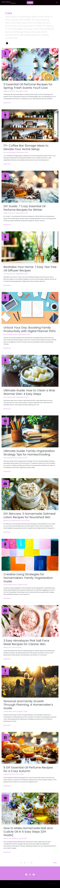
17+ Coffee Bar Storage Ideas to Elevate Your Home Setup (26, 147)
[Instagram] (30, 874)
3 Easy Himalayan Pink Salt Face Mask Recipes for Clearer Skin (26, 642)
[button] (30, 2)
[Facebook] (33, 874)
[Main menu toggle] (56, 2)
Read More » (7, 103)
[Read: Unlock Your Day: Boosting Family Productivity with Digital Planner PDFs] (30, 308)
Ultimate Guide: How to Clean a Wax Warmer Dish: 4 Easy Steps (29, 392)
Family (15, 334)
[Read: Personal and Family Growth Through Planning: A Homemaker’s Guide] (30, 681)
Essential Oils (8, 91)
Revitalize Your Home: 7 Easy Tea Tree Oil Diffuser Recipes (30, 268)
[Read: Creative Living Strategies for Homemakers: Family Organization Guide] (30, 555)
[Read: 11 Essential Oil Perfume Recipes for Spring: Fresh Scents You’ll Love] (30, 64)
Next (56, 863)
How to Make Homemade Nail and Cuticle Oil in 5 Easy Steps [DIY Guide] (28, 831)
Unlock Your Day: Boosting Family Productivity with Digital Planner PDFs (30, 329)
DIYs (13, 91)
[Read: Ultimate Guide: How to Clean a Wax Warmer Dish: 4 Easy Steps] (30, 371)
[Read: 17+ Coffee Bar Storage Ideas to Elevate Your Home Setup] (30, 126)
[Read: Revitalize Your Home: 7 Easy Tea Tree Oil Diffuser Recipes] (30, 247)
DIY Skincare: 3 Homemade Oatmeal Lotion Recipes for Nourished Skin (29, 515)
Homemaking (11, 152)
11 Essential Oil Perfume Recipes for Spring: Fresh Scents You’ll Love (28, 86)
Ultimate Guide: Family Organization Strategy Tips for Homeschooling (29, 452)
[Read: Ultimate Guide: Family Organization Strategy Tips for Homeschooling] (30, 431)
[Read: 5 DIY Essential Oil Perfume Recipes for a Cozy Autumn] (30, 748)
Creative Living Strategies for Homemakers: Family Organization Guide (28, 577)
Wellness (14, 838)
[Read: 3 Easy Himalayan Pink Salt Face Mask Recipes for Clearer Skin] (30, 621)
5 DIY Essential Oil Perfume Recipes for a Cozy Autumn (28, 769)
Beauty (6, 520)
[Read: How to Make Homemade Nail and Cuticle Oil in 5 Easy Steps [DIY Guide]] (30, 808)
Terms (55, 883)
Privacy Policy (50, 883)
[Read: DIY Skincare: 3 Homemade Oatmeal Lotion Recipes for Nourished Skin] (30, 494)
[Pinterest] (26, 874)
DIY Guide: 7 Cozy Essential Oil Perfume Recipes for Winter (25, 208)
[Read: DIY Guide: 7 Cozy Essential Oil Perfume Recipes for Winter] (30, 186)
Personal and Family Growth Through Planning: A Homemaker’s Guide (28, 704)
